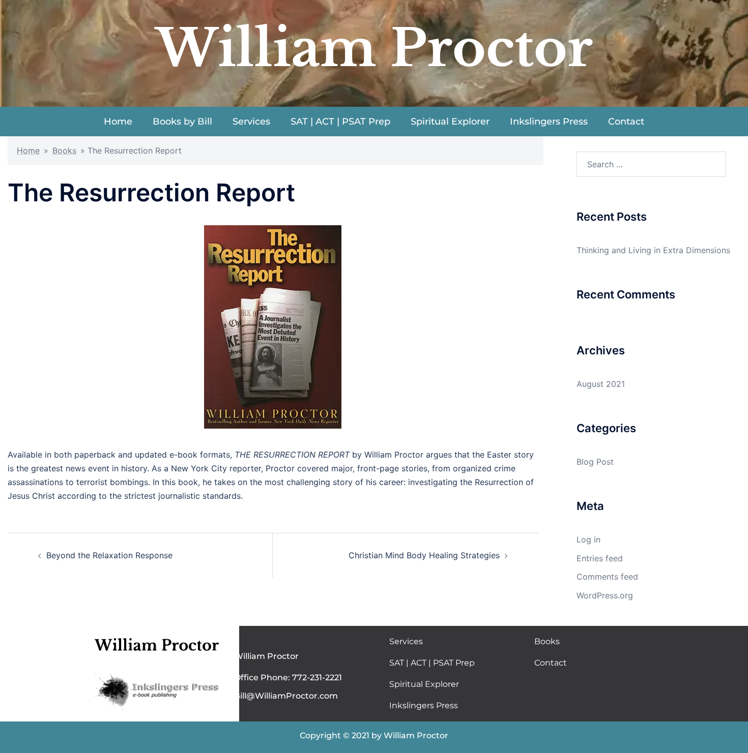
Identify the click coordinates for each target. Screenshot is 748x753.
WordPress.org (605, 595)
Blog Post (595, 462)
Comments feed (607, 576)
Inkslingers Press (549, 121)
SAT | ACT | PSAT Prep (340, 121)
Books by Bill (182, 121)
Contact (626, 121)
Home (118, 121)
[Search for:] (651, 164)
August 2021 (601, 384)
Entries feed (600, 558)
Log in (588, 539)
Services (251, 121)
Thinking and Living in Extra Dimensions (653, 250)
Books (64, 150)
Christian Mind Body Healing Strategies (424, 555)
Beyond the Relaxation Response (109, 555)
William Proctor (374, 48)
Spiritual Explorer (450, 121)
